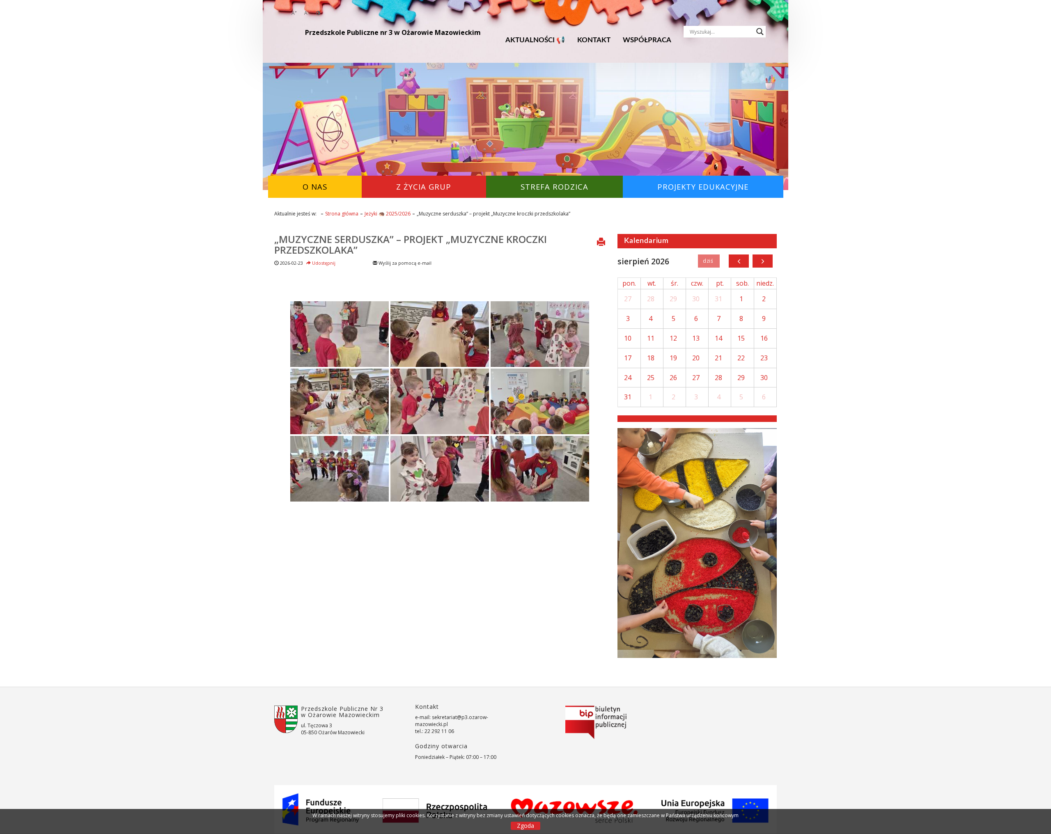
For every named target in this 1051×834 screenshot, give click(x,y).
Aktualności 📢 (535, 40)
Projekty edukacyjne (702, 186)
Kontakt (593, 40)
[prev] (739, 261)
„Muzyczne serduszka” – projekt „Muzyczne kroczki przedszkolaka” (410, 244)
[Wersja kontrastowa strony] (318, 12)
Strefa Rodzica (554, 186)
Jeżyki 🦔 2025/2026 (388, 213)
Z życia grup (423, 186)
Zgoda (525, 825)
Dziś (709, 261)
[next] (763, 261)
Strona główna (341, 213)
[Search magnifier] (760, 31)
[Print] (601, 242)
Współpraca (647, 40)
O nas (315, 186)
